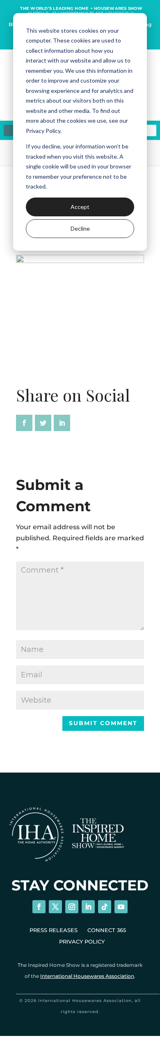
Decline (80, 228)
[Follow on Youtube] (121, 906)
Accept (80, 206)
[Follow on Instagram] (71, 906)
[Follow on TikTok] (104, 906)
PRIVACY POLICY (82, 941)
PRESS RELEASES (54, 930)
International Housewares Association (87, 976)
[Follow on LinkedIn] (88, 906)
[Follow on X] (55, 906)
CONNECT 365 (106, 930)
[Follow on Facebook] (39, 906)
